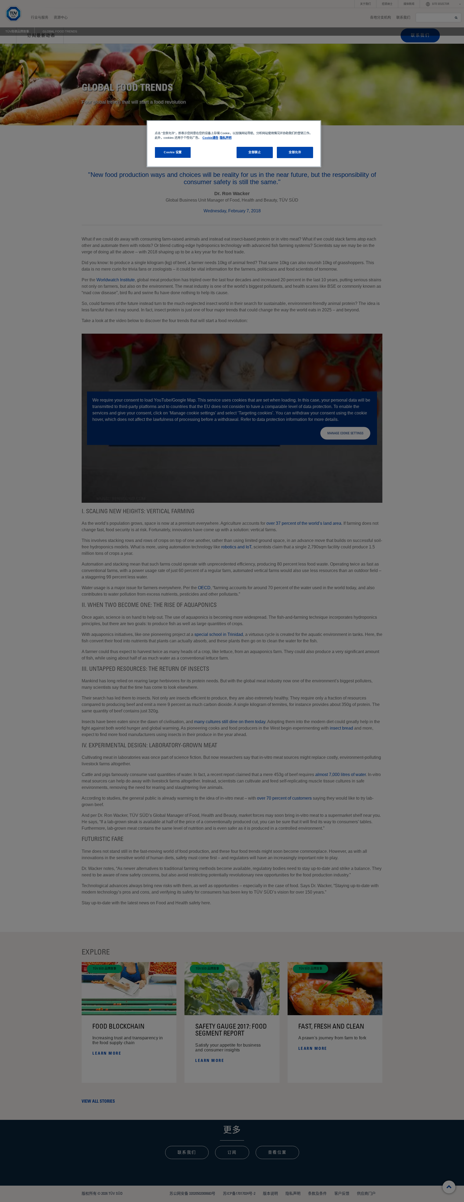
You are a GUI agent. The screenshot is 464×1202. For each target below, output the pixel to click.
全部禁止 (254, 152)
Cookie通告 (210, 137)
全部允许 (295, 152)
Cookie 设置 (173, 152)
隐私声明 (225, 137)
